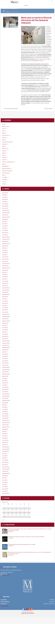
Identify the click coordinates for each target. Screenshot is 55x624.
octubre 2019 (4, 371)
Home (4, 11)
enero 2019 (4, 391)
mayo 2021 (4, 329)
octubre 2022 (4, 292)
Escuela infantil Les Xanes (7, 142)
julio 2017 (4, 431)
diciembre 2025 (5, 210)
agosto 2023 (4, 270)
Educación (4, 137)
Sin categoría (4, 177)
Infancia (3, 155)
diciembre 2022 (5, 287)
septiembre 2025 (5, 217)
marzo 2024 (4, 256)
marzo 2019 (4, 387)
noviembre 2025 (5, 212)
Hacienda (4, 150)
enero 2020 (4, 365)
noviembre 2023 (5, 263)
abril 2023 (4, 279)
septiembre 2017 (5, 427)
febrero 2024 (4, 259)
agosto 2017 (4, 429)
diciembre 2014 (5, 493)
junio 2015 (4, 480)
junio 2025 (4, 223)
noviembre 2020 (5, 343)
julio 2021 (4, 325)
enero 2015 (4, 491)
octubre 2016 (4, 451)
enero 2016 (4, 464)
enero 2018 (4, 418)
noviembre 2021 (5, 316)
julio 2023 (4, 272)
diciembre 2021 (5, 314)
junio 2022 (4, 301)
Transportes (4, 179)
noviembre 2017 (5, 422)
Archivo (3, 124)
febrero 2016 (4, 462)
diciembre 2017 (5, 420)
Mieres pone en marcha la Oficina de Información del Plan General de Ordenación (36, 20)
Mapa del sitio (27, 613)
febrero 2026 (4, 206)
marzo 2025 (4, 230)
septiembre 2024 (5, 243)
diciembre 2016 (5, 447)
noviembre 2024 (5, 239)
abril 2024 (4, 254)
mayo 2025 (4, 226)
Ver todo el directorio (5, 606)
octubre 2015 (4, 471)
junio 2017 (4, 433)
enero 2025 (4, 234)
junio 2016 (4, 453)
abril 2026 (4, 201)
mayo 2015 (4, 482)
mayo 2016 (4, 455)
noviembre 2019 (5, 369)
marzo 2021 (4, 334)
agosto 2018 (4, 402)
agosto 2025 (4, 219)
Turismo (3, 181)
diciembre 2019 (5, 367)
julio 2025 (4, 221)
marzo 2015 (4, 486)
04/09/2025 (6, 108)
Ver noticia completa (48, 108)
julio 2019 (4, 378)
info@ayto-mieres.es (6, 575)
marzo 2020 (4, 360)
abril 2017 (4, 438)
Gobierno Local (5, 148)
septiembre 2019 (5, 374)
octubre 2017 (4, 424)
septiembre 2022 (5, 294)
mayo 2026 (4, 199)
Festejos (3, 146)
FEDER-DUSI (4, 144)
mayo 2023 (4, 276)
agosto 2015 (4, 475)
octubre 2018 (4, 398)
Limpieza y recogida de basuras (8, 161)
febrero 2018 (4, 416)
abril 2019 (4, 385)
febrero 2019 (4, 389)
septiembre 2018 (5, 400)
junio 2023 (4, 274)
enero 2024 (4, 261)
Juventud (4, 159)
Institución (4, 157)
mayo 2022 (4, 303)
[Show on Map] (52, 1)
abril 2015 (4, 484)
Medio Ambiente (5, 166)
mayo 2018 (4, 409)
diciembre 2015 (5, 466)
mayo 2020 (4, 356)
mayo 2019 (4, 382)
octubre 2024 (4, 241)
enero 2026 (4, 208)
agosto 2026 (4, 192)
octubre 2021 (4, 318)
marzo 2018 (4, 413)
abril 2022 (4, 305)
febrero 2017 (4, 442)
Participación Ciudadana (7, 170)
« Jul (3, 520)
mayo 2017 (4, 435)
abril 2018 (4, 411)
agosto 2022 (4, 296)
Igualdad (4, 153)
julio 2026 (4, 195)
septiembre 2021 (5, 321)
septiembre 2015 (5, 473)
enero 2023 (4, 285)
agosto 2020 (4, 349)
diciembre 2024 (5, 237)
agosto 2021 (4, 323)
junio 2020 (4, 354)
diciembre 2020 (5, 340)
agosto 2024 (4, 245)
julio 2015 (4, 477)
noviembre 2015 (5, 469)
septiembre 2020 (5, 347)
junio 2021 (4, 327)
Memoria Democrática (6, 168)
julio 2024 (4, 248)
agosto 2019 (4, 376)
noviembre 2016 (5, 449)
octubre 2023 (4, 265)
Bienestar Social (5, 126)
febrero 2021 (4, 336)
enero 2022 (4, 312)
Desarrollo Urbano (14, 108)
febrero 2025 (4, 232)
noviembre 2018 (5, 396)
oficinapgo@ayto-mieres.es (38, 60)
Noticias (8, 11)
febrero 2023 (4, 283)
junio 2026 (4, 197)
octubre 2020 (4, 345)
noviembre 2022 (5, 290)
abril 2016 (4, 458)
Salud (3, 175)
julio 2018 (4, 405)
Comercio (4, 128)
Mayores (3, 164)
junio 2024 (4, 250)
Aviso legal (22, 613)
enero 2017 (4, 444)
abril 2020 (4, 358)
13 (16, 510)
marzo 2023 (4, 281)
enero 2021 (4, 338)
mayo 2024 (4, 252)
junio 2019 (4, 380)
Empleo (3, 139)
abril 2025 (4, 228)
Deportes (4, 133)
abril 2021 (4, 332)
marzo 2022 (4, 307)
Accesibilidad (32, 613)
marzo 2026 (4, 203)
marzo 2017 (4, 440)
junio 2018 (4, 407)
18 (8, 512)
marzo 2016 (4, 460)
